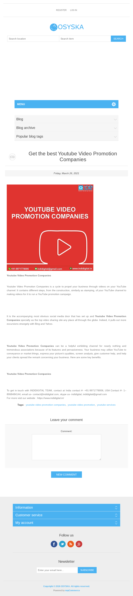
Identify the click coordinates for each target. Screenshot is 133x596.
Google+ (79, 544)
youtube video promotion (81, 404)
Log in (73, 10)
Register (61, 10)
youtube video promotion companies (46, 404)
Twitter (62, 544)
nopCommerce (72, 590)
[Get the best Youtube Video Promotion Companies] (12, 157)
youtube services (106, 404)
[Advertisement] (66, 74)
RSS (70, 544)
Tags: (20, 404)
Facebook (54, 544)
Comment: (66, 431)
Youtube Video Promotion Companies (29, 275)
